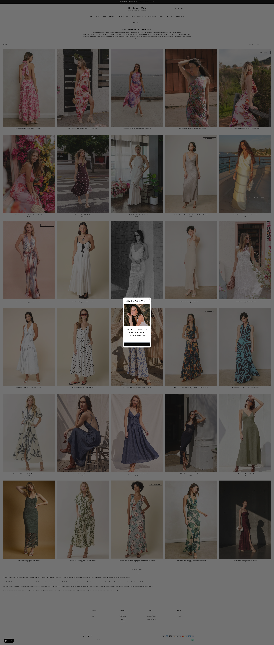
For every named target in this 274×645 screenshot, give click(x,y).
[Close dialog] (149, 299)
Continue (137, 344)
